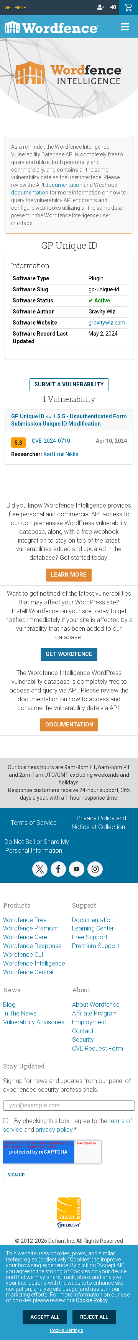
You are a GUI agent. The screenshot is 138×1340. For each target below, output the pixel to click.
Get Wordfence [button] (69, 654)
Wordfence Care (25, 937)
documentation (63, 185)
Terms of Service (34, 822)
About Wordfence (96, 1004)
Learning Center (93, 928)
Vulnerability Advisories (33, 1022)
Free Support (89, 937)
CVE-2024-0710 (51, 441)
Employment (89, 1022)
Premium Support (95, 946)
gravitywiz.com (107, 323)
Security (83, 1039)
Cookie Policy (92, 1300)
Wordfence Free (25, 920)
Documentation (92, 920)
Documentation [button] (69, 724)
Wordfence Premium (31, 928)
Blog (9, 1004)
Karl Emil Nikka (61, 454)
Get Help (15, 7)
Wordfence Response (32, 946)
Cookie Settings (66, 1330)
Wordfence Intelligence (34, 963)
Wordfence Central (28, 972)
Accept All (44, 1317)
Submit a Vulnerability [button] (69, 384)
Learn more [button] (69, 575)
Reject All (94, 1317)
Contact (83, 1031)
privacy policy (54, 1129)
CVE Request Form (97, 1048)
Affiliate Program (95, 1013)
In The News (19, 1013)
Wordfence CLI (23, 954)
